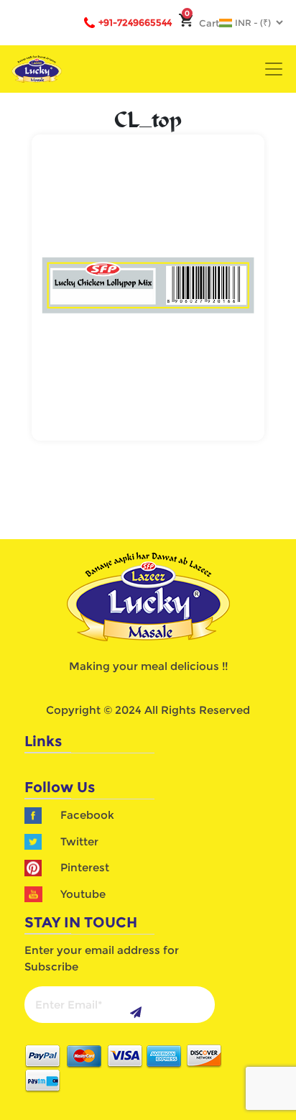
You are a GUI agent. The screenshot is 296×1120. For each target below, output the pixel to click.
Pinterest (84, 867)
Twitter (79, 841)
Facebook (87, 815)
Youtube (83, 894)
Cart (202, 23)
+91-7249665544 (135, 22)
